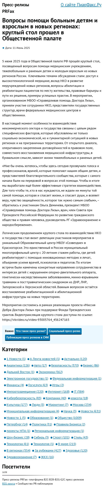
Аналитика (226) (18, 365)
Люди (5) (38, 404)
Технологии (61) (18, 444)
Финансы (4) (15, 385)
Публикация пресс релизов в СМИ (27, 337)
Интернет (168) (58, 391)
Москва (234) (82, 404)
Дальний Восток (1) (20, 372)
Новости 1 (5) (16, 418)
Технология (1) (43, 444)
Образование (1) (41, 418)
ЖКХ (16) (47, 457)
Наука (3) (70, 411)
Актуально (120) (75, 359)
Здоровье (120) (76, 450)
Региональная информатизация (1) (59, 431)
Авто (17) (40, 365)
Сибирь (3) (41, 437)
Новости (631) (91, 411)
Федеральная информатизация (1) (76, 378)
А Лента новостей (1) (45, 359)
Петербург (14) (17, 424)
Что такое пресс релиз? (31, 331)
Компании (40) (56, 398)
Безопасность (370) (65, 365)
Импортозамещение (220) (25, 391)
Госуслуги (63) (38, 385)
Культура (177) (17, 404)
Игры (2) (58, 385)
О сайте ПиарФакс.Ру (81, 4)
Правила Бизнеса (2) (70, 424)
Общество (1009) (70, 418)
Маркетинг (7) (58, 404)
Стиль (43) (81, 437)
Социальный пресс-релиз (64, 331)
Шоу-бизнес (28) (18, 437)
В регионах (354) (18, 450)
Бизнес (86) (91, 365)
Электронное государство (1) (27, 378)
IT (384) (79, 391)
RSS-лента (8, 483)
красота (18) (79, 398)
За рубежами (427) (48, 450)
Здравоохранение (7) (22, 457)
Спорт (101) (61, 437)
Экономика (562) (51, 372)
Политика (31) (42, 424)
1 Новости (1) (16, 359)
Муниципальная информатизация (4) (33, 411)
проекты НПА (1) (18, 431)
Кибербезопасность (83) (24, 398)
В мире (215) (67, 444)
